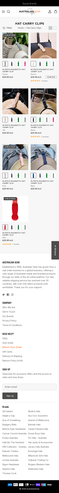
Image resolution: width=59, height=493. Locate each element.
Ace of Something (11, 420)
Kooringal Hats (35, 451)
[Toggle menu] (3, 11)
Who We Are (8, 307)
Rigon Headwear (10, 464)
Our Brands (8, 316)
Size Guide (7, 342)
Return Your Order (12, 347)
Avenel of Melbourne (38, 420)
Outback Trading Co (38, 460)
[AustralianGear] (30, 12)
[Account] (49, 11)
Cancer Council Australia (14, 433)
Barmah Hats (34, 424)
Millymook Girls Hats (38, 455)
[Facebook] (8, 295)
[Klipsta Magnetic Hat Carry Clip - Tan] (15, 101)
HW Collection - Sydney (14, 446)
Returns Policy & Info (12, 360)
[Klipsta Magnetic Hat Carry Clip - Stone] (44, 45)
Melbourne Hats (10, 455)
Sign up (10, 396)
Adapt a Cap (8, 415)
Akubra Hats (34, 411)
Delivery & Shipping (12, 356)
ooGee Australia (10, 460)
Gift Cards (7, 351)
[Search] (10, 11)
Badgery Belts (9, 424)
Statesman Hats (35, 469)
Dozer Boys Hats (36, 433)
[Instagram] (12, 295)
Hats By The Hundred (13, 442)
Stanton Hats (8, 469)
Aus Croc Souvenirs (38, 415)
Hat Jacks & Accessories (40, 442)
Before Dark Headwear (14, 429)
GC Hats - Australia (37, 438)
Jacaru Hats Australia (38, 446)
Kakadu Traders (10, 451)
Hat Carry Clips (33, 28)
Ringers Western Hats (39, 464)
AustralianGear (32, 489)
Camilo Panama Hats (38, 429)
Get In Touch (8, 311)
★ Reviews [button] (55, 250)
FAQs (5, 338)
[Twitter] (3, 295)
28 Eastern (7, 411)
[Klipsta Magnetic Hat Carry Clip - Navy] (44, 157)
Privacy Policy (9, 320)
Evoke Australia (10, 438)
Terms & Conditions (12, 325)
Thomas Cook (9, 473)
